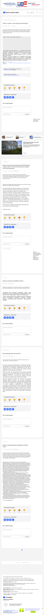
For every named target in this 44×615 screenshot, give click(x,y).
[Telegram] (10, 97)
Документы (18, 562)
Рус (28, 12)
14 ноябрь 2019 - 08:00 (6, 449)
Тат (33, 12)
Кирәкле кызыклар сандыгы (10, 19)
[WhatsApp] (13, 97)
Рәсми (5, 441)
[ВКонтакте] (5, 97)
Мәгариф (6, 161)
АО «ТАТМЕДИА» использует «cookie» (10, 610)
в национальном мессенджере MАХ (11, 75)
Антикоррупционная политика (9, 610)
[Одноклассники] (7, 97)
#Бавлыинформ (7, 248)
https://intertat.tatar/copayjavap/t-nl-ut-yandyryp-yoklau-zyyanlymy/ (17, 63)
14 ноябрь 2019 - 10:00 (6, 283)
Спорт (5, 277)
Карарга (33, 611)
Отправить (27, 114)
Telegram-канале (8, 69)
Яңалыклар (6, 349)
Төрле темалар (25, 562)
